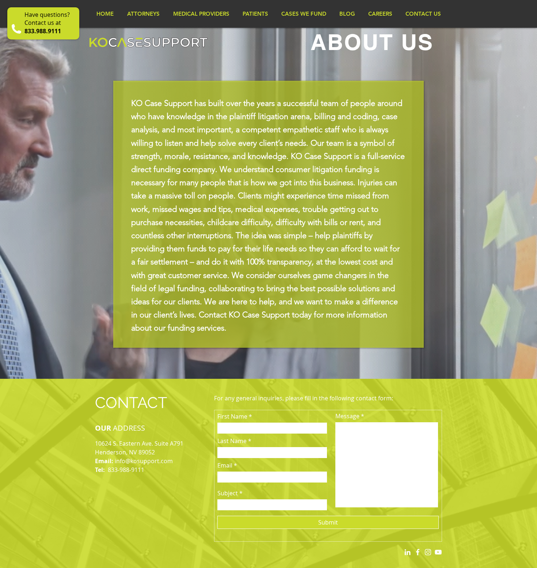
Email (224, 465)
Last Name (232, 441)
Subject (227, 493)
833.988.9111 (42, 31)
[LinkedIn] (407, 552)
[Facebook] (418, 552)
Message (347, 416)
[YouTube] (438, 552)
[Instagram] (428, 552)
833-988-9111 (126, 470)
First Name (232, 416)
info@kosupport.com (144, 461)
